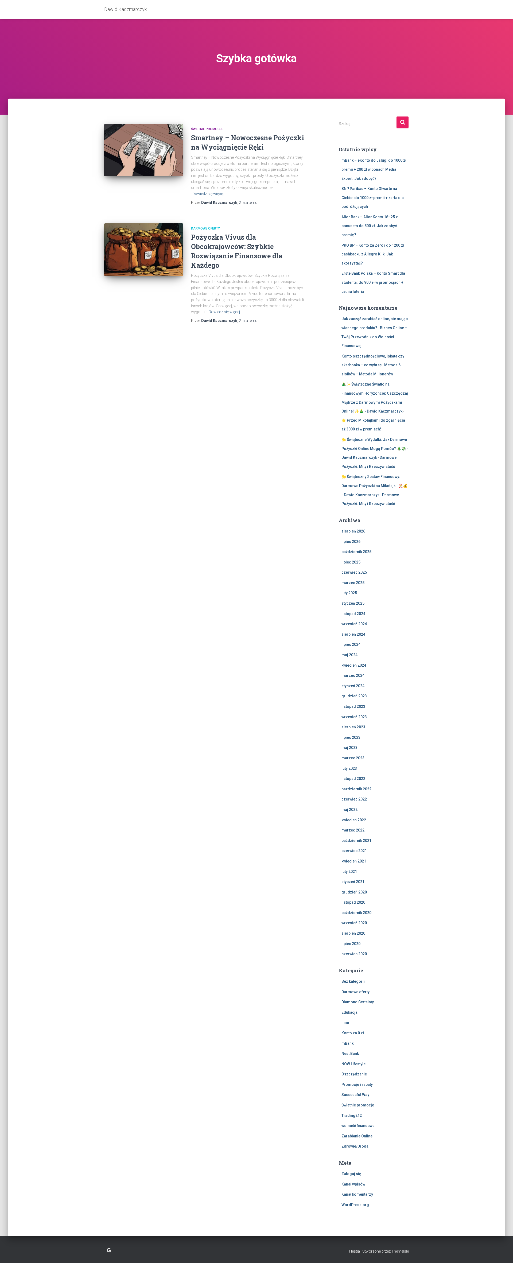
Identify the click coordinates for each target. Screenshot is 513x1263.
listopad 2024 (353, 614)
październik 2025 (356, 552)
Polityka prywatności (109, 1250)
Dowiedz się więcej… (209, 194)
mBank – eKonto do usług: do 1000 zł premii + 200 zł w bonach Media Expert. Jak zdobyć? (373, 169)
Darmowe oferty (205, 228)
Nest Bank (350, 1053)
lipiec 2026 (350, 541)
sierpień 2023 (353, 727)
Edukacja (349, 1012)
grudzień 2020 (354, 892)
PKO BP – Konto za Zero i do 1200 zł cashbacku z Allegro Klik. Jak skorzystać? (372, 254)
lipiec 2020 (350, 944)
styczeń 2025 (352, 603)
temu (248, 202)
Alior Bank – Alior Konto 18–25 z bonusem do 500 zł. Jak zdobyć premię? (369, 226)
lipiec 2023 (350, 737)
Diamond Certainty (357, 1002)
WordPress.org (355, 1205)
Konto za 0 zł (352, 1033)
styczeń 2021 (352, 882)
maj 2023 (349, 747)
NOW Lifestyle (353, 1064)
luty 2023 (349, 768)
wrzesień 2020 (354, 923)
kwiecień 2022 (353, 820)
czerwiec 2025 (354, 572)
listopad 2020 (353, 902)
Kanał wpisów (353, 1184)
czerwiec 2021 (354, 851)
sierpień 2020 (353, 933)
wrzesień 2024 (354, 624)
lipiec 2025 (350, 562)
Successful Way (355, 1095)
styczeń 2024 (352, 686)
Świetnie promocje (207, 129)
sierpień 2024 (353, 634)
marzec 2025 (352, 583)
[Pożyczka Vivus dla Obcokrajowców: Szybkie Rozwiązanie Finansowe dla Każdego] (143, 249)
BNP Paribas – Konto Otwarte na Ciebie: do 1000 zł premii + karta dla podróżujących (372, 197)
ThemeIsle (400, 1251)
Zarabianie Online (356, 1136)
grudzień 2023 (354, 696)
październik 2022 (356, 789)
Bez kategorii (353, 981)
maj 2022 (349, 809)
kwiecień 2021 (353, 861)
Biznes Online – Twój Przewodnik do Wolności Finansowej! (374, 337)
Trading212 (351, 1115)
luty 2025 (349, 593)
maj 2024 (349, 655)
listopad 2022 (353, 778)
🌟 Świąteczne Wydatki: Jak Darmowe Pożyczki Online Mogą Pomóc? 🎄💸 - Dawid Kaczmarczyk (374, 448)
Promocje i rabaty (357, 1084)
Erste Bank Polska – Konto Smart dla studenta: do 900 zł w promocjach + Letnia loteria (373, 282)
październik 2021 (356, 840)
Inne (345, 1022)
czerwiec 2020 (354, 954)
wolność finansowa (358, 1126)
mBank (347, 1043)
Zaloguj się (351, 1174)
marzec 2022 (352, 830)
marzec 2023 (352, 758)
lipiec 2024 (350, 644)
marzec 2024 (352, 675)
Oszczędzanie (354, 1074)
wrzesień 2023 (354, 717)
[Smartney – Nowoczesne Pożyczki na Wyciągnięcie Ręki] (143, 150)
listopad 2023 (353, 706)
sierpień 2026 (353, 531)
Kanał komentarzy (357, 1194)
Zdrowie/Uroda (354, 1146)
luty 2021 (349, 871)
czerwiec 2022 (354, 799)
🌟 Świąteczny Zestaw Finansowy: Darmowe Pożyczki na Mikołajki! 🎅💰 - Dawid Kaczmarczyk (374, 486)
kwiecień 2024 (353, 665)
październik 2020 (356, 913)
